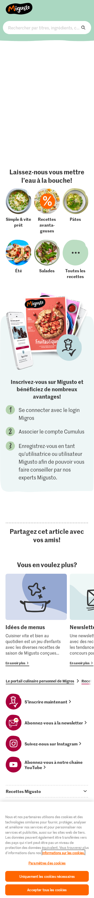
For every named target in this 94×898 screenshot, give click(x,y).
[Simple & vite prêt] (18, 210)
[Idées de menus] (36, 620)
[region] (47, 850)
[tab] (47, 791)
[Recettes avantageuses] (47, 210)
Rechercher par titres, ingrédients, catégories (47, 27)
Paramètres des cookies (47, 862)
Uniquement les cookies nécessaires (47, 876)
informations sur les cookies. (63, 852)
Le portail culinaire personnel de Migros (40, 681)
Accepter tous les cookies (47, 889)
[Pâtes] (75, 210)
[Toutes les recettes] (75, 259)
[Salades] (47, 259)
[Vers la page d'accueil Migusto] (19, 6)
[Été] (18, 259)
